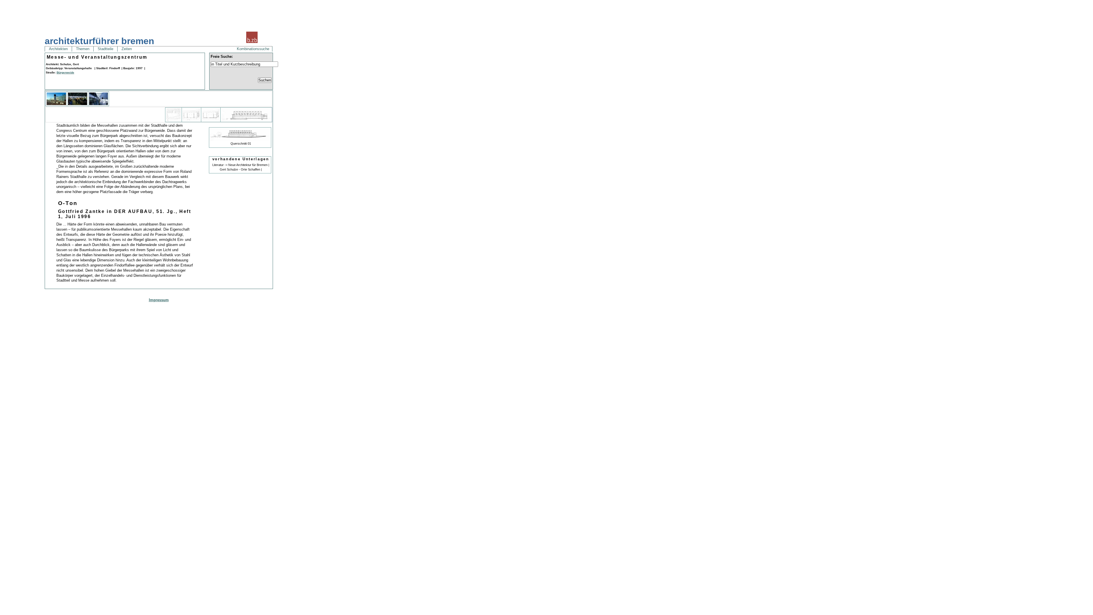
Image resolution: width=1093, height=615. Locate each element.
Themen (83, 49)
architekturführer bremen (99, 41)
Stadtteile (105, 49)
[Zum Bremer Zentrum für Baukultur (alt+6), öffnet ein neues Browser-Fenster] (251, 42)
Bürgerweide (65, 72)
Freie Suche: (222, 56)
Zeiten (126, 49)
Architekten (58, 49)
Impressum (159, 300)
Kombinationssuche (253, 49)
